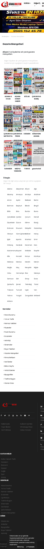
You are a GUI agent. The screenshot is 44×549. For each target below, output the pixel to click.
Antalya (28, 194)
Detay (21, 547)
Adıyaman (20, 189)
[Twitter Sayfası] (6, 415)
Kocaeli (19, 256)
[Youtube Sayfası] (14, 415)
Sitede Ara (5, 521)
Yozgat (19, 295)
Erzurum (19, 228)
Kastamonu (11, 251)
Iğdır (8, 239)
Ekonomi (4, 465)
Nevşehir (28, 267)
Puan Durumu (9, 332)
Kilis (8, 256)
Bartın (36, 200)
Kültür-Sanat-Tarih (8, 459)
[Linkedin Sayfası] (18, 415)
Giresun (10, 234)
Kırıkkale (28, 251)
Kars (35, 245)
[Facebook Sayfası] (2, 415)
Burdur (27, 211)
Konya (27, 256)
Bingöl (36, 206)
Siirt (17, 279)
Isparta (18, 239)
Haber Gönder (25, 430)
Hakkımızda (5, 424)
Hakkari (27, 234)
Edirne (27, 222)
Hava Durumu (9, 315)
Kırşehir (36, 251)
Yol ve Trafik (9, 319)
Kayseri (19, 251)
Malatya (10, 262)
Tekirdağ (28, 284)
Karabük (19, 245)
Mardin (27, 262)
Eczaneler (8, 336)
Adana (9, 189)
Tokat (36, 284)
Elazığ (36, 222)
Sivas (36, 279)
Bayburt (19, 206)
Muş (17, 267)
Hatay (36, 234)
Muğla (9, 267)
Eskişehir (28, 228)
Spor (3, 474)
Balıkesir (28, 200)
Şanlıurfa (10, 284)
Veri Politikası (6, 430)
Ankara (10, 301)
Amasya (19, 194)
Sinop (27, 279)
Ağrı (35, 189)
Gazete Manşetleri (11, 353)
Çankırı (18, 217)
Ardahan (37, 194)
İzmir (36, 239)
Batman (10, 206)
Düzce (18, 222)
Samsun (10, 279)
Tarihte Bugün (9, 379)
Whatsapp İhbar (26, 427)
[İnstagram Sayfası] (10, 415)
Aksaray (10, 194)
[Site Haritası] (26, 415)
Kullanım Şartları (26, 424)
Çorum (27, 217)
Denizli (36, 217)
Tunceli (19, 290)
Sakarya (37, 273)
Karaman (28, 245)
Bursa (36, 211)
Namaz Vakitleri (10, 323)
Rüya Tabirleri (9, 349)
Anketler (4, 524)
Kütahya (37, 256)
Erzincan (10, 228)
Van (35, 290)
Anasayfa (5, 36)
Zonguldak (29, 295)
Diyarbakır (11, 222)
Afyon (27, 189)
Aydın (18, 200)
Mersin (36, 262)
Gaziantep (38, 228)
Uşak (27, 290)
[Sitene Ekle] (29, 415)
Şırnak (18, 284)
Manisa (19, 262)
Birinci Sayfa (9, 366)
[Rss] (21, 415)
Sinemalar (5, 504)
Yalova (9, 295)
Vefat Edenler (9, 370)
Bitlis (8, 211)
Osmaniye (20, 273)
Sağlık (3, 471)
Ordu (9, 273)
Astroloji (7, 340)
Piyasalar (7, 328)
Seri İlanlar (8, 362)
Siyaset (4, 468)
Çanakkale (11, 217)
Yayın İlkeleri (5, 427)
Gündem (4, 462)
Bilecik (27, 206)
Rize (26, 273)
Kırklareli (37, 295)
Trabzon (10, 290)
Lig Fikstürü (5, 498)
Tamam (31, 547)
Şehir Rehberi (6, 510)
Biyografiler (8, 374)
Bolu (17, 211)
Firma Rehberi (9, 357)
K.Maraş (10, 245)
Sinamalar (8, 345)
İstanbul (28, 239)
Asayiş (3, 477)
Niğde (36, 267)
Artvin (9, 200)
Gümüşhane (21, 234)
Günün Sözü (9, 383)
